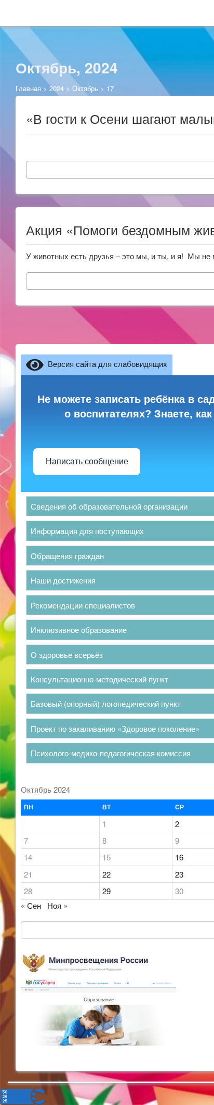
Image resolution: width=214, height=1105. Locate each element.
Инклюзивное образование (79, 629)
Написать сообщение (87, 461)
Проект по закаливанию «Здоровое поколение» (115, 728)
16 (179, 857)
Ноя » (57, 905)
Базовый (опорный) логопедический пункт (106, 703)
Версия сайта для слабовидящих (105, 363)
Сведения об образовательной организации (109, 506)
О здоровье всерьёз (67, 654)
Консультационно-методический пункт (99, 679)
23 (179, 874)
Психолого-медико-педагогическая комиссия (111, 752)
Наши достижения (63, 580)
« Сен (31, 905)
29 (106, 890)
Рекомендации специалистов (83, 605)
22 (106, 874)
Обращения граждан (67, 555)
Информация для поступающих (87, 530)
